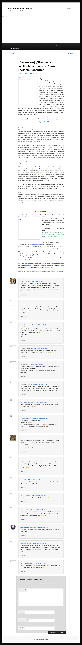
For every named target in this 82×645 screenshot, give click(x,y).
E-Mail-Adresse (24, 620)
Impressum (57, 45)
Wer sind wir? (19, 45)
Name (22, 612)
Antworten (24, 295)
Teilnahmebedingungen (14, 48)
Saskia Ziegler (23, 324)
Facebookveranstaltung (35, 244)
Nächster (71, 53)
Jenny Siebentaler (24, 402)
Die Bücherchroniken (20, 8)
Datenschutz (66, 45)
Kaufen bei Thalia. (46, 122)
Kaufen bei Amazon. (41, 124)
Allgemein (36, 271)
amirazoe (22, 303)
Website (21, 627)
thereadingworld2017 (25, 527)
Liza (36, 73)
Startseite (11, 45)
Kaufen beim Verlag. (36, 122)
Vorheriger (11, 53)
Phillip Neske (23, 543)
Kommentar (23, 590)
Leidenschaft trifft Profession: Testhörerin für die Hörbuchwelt (38, 45)
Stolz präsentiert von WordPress (41, 639)
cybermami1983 (24, 418)
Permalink (61, 271)
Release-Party (30, 265)
